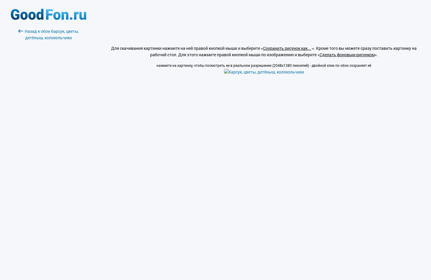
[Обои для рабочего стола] (48, 18)
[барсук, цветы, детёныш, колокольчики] (264, 72)
